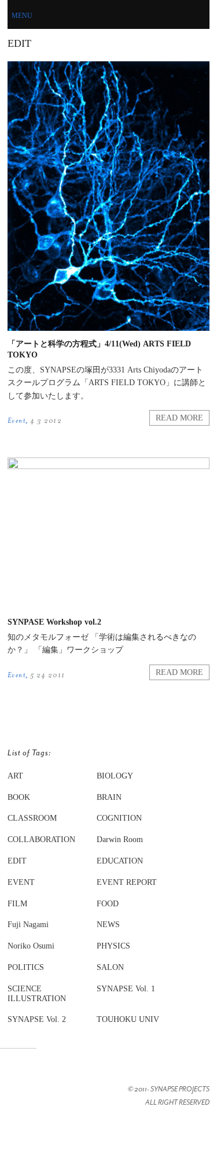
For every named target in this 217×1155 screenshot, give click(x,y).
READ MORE (179, 418)
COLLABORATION (41, 839)
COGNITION (119, 818)
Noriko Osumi (31, 946)
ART (15, 776)
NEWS (108, 924)
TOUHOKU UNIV (128, 1019)
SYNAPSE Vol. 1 (126, 988)
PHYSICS (113, 946)
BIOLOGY (115, 776)
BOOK (19, 797)
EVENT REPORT (127, 882)
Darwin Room (120, 839)
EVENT (21, 882)
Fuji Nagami (28, 924)
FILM (17, 903)
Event (16, 420)
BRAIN (109, 797)
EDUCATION (120, 861)
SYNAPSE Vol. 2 (37, 1019)
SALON (110, 967)
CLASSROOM (32, 818)
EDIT (17, 861)
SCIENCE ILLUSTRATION (37, 993)
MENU (22, 16)
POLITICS (26, 967)
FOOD (108, 903)
